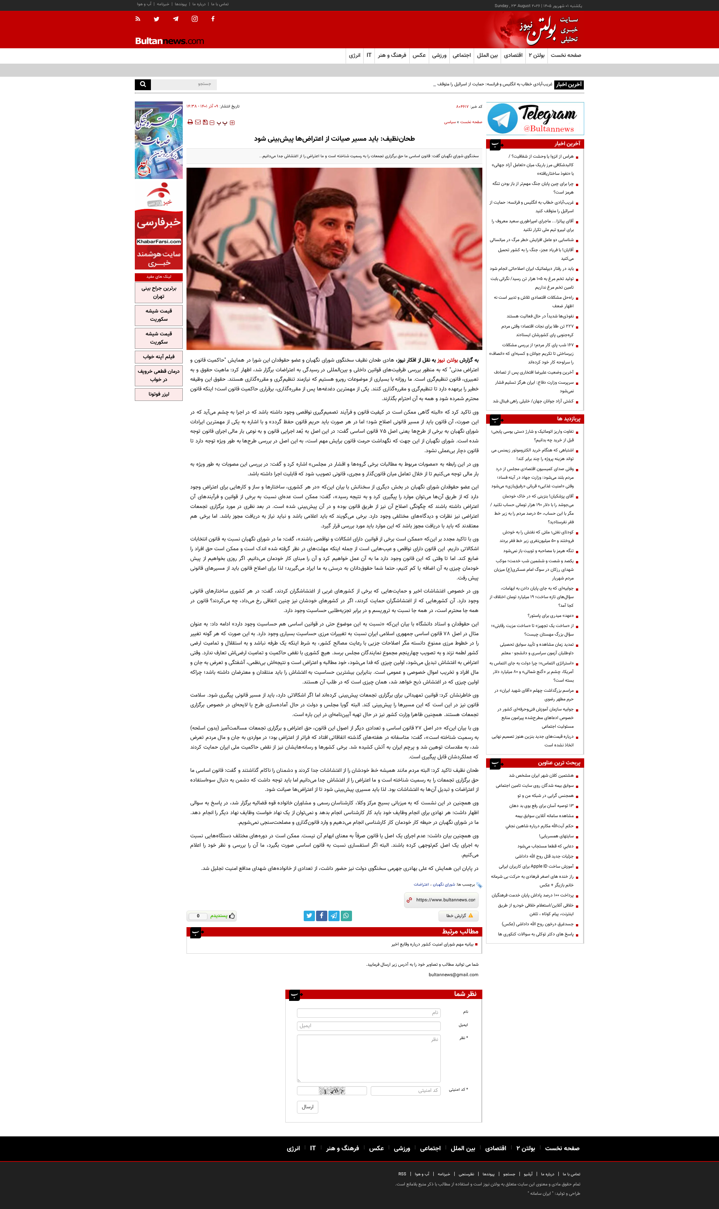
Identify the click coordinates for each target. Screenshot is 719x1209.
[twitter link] (309, 916)
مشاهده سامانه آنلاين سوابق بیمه (544, 816)
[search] (143, 84)
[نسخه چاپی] (189, 122)
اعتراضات (421, 884)
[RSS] (140, 19)
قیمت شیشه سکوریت (159, 315)
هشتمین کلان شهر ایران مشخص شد (541, 775)
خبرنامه (163, 4)
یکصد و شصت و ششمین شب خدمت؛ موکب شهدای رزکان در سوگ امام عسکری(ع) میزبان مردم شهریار (534, 570)
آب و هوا (144, 4)
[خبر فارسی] (159, 225)
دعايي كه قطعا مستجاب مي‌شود (546, 846)
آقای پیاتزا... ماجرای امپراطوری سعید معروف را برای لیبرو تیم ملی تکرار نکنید (533, 225)
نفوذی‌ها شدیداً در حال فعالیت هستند (540, 316)
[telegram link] (334, 916)
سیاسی (450, 122)
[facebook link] (321, 916)
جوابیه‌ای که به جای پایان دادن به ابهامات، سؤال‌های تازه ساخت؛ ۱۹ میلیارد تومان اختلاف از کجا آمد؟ (531, 597)
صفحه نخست (566, 55)
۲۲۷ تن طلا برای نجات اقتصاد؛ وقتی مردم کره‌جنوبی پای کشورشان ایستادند (537, 330)
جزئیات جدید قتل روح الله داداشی (544, 856)
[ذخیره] (205, 122)
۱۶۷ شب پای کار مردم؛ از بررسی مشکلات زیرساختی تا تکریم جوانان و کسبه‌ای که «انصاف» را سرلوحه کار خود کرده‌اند (531, 354)
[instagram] (195, 20)
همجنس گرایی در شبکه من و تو (546, 795)
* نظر (463, 1038)
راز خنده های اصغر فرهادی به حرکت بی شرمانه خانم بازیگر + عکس (532, 881)
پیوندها (181, 4)
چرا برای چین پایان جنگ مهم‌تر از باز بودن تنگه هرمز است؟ (533, 188)
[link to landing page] (546, 29)
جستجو (509, 1174)
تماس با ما (220, 4)
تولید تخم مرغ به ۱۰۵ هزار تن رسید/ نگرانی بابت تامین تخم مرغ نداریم (532, 283)
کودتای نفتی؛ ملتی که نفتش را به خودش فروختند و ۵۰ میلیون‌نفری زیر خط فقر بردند (537, 536)
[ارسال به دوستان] (198, 122)
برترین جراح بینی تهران (159, 292)
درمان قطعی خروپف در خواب (159, 376)
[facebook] (212, 19)
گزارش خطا (456, 916)
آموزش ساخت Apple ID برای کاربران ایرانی (536, 866)
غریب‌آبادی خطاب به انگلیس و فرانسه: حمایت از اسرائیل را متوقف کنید (490, 84)
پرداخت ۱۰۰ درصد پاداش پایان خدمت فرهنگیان (533, 895)
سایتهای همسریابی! (556, 836)
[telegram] (175, 19)
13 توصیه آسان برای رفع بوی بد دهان (541, 806)
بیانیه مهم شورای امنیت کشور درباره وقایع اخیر (432, 944)
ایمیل (463, 1025)
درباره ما (199, 4)
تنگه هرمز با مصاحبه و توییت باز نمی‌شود (538, 551)
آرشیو (528, 1174)
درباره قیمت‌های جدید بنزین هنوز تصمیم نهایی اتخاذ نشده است (533, 741)
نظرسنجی (466, 1174)
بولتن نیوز (447, 360)
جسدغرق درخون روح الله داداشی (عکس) (538, 924)
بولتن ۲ (536, 55)
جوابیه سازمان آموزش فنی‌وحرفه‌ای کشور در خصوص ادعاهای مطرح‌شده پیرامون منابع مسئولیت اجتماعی (535, 718)
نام (465, 1012)
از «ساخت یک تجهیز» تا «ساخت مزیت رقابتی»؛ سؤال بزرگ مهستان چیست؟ (532, 630)
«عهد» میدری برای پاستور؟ (551, 615)
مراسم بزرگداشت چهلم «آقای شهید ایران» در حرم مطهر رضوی (534, 695)
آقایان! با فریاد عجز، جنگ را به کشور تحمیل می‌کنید (536, 254)
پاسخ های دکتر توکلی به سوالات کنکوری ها (536, 934)
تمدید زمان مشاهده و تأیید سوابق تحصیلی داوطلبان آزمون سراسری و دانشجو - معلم (537, 649)
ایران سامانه (540, 1193)
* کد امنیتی (458, 1090)
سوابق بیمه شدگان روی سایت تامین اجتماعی (535, 785)
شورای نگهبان (444, 884)
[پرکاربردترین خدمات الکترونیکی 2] (159, 140)
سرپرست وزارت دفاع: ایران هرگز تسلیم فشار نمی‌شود (534, 387)
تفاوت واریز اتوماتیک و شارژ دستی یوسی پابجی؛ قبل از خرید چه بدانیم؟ (532, 436)
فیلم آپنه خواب (159, 357)
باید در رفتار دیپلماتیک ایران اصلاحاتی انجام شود (532, 268)
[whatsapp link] (346, 916)
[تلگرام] (535, 118)
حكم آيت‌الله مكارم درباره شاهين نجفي (540, 826)
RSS (402, 1174)
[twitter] (156, 19)
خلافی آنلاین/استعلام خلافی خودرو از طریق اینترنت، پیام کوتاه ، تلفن (536, 909)
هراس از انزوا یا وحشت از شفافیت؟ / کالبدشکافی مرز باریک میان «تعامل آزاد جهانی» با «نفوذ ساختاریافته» (533, 165)
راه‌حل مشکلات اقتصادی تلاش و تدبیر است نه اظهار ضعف (534, 302)
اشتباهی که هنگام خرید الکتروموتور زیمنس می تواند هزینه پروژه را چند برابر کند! (532, 454)
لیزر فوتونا (159, 394)
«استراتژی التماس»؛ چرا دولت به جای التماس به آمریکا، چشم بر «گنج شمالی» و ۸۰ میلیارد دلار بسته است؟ (531, 672)
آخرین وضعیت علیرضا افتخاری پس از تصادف (534, 372)
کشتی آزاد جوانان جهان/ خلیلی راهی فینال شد (533, 401)
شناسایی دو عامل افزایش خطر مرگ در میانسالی (532, 240)
